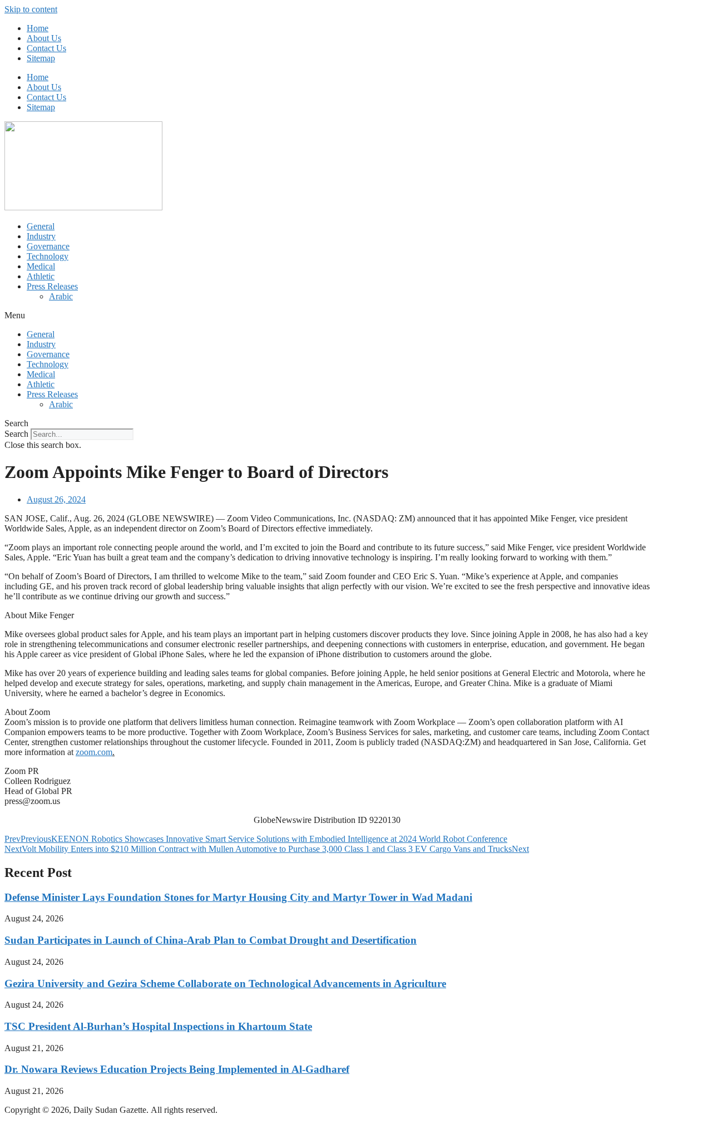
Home (37, 28)
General (41, 226)
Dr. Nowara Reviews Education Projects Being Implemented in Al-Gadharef (176, 1069)
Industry (41, 236)
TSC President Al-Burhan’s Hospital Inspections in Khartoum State (158, 1026)
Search (16, 433)
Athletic (41, 276)
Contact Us (46, 48)
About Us (44, 38)
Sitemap (41, 58)
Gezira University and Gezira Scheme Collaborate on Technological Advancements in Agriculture (225, 983)
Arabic (61, 296)
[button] (356, 315)
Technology (47, 256)
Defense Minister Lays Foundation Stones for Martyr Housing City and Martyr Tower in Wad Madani (238, 897)
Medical (41, 266)
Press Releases (52, 286)
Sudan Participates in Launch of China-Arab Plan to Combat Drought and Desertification (210, 940)
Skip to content (30, 9)
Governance (48, 246)
